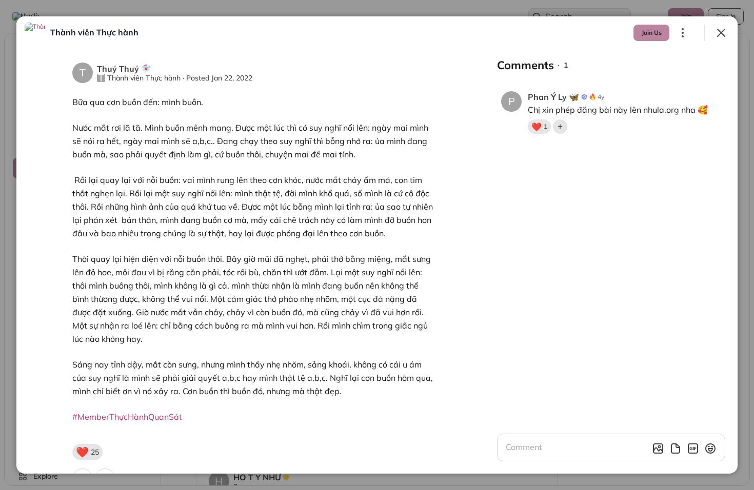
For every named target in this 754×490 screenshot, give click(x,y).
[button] (87, 452)
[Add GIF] (693, 448)
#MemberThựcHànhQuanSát (127, 417)
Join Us (652, 32)
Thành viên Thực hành (144, 78)
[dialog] (377, 245)
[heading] (94, 32)
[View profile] (35, 33)
